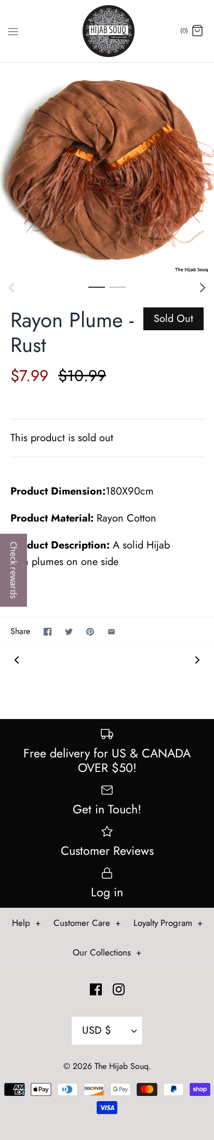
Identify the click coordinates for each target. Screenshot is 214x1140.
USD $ (96, 1030)
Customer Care (87, 923)
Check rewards (13, 570)
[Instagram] (119, 989)
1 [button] (96, 286)
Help (26, 923)
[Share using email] (111, 632)
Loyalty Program (168, 923)
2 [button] (117, 286)
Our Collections (107, 952)
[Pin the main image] (90, 632)
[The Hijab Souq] (107, 31)
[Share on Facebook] (47, 632)
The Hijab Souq (122, 1066)
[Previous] (11, 287)
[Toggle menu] (13, 31)
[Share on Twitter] (69, 632)
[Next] (202, 287)
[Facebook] (96, 989)
